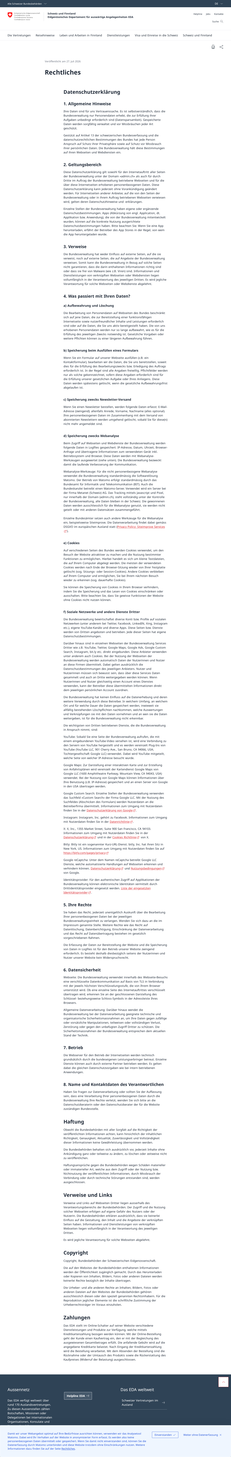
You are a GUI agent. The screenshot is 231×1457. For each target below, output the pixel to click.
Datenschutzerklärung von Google (109, 810)
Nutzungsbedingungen (146, 868)
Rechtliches (68, 1448)
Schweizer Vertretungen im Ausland (140, 1402)
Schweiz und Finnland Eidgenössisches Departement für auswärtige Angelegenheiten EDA (90, 15)
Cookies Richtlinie (124, 837)
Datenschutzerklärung (78, 837)
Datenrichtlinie (119, 822)
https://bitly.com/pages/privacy (84, 853)
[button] (19, 35)
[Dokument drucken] (213, 46)
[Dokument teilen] (221, 47)
